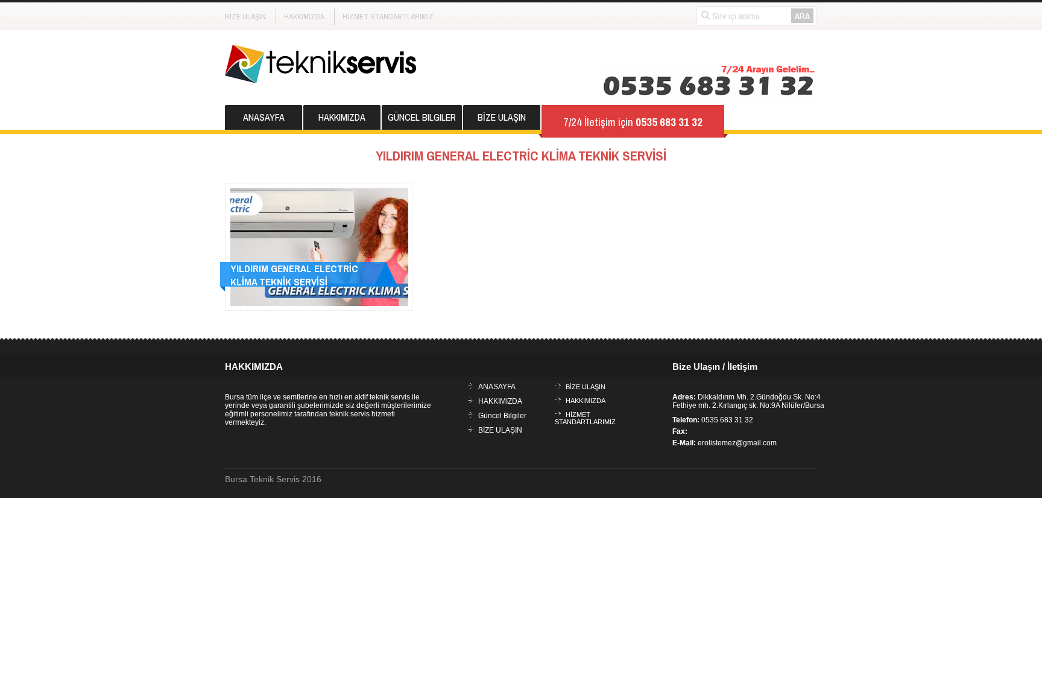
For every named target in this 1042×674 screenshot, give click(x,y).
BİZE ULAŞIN (245, 16)
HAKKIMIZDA (304, 16)
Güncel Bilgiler (422, 117)
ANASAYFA (264, 117)
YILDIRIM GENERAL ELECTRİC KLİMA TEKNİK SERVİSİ (294, 275)
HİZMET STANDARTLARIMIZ (388, 16)
